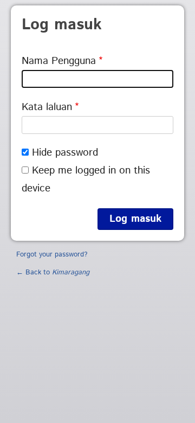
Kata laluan (47, 107)
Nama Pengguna (59, 61)
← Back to (52, 272)
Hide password (65, 152)
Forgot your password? (51, 254)
